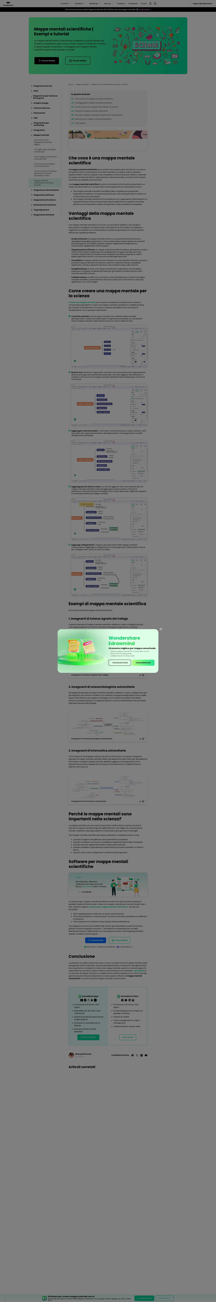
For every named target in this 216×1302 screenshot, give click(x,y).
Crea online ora (143, 662)
